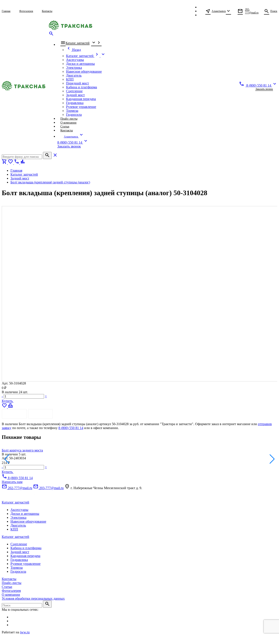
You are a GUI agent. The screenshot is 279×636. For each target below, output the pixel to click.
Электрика (18, 517)
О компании (11, 594)
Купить (8, 401)
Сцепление (18, 544)
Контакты (9, 579)
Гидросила (18, 571)
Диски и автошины (24, 513)
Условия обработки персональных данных (33, 598)
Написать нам (12, 482)
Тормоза (16, 567)
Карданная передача (25, 556)
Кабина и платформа (25, 548)
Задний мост (19, 552)
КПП (14, 529)
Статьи (7, 587)
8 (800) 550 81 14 (70, 428)
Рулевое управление (25, 564)
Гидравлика (19, 560)
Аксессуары (19, 510)
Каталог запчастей (15, 502)
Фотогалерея (11, 590)
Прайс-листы (11, 583)
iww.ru (25, 632)
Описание (14, 414)
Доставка (40, 414)
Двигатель (18, 525)
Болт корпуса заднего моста (22, 450)
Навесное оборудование (28, 521)
